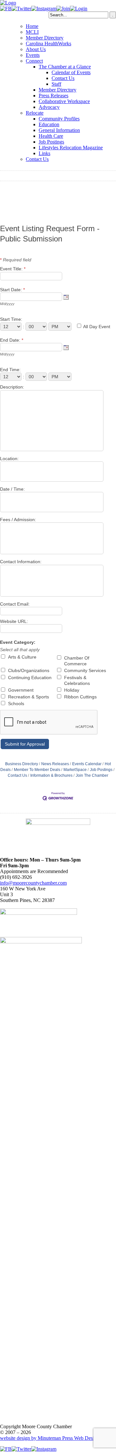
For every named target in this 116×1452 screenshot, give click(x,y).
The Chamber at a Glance (65, 66)
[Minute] (36, 326)
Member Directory (44, 37)
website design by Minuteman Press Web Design (49, 1438)
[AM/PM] (60, 326)
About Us (36, 49)
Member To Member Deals (37, 769)
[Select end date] (66, 347)
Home (32, 26)
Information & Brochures (51, 775)
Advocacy (49, 107)
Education (49, 124)
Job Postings (51, 141)
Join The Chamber (92, 775)
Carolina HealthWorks (48, 43)
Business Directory (21, 764)
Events (33, 55)
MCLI (32, 32)
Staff (56, 84)
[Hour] (11, 326)
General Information (59, 130)
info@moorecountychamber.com (33, 883)
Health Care (51, 136)
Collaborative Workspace (64, 101)
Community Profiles (59, 118)
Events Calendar (87, 764)
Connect (34, 61)
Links (44, 153)
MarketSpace (75, 769)
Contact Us (63, 78)
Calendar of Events (71, 72)
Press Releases (53, 95)
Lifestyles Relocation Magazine (71, 147)
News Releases (55, 764)
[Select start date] (66, 297)
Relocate (35, 113)
